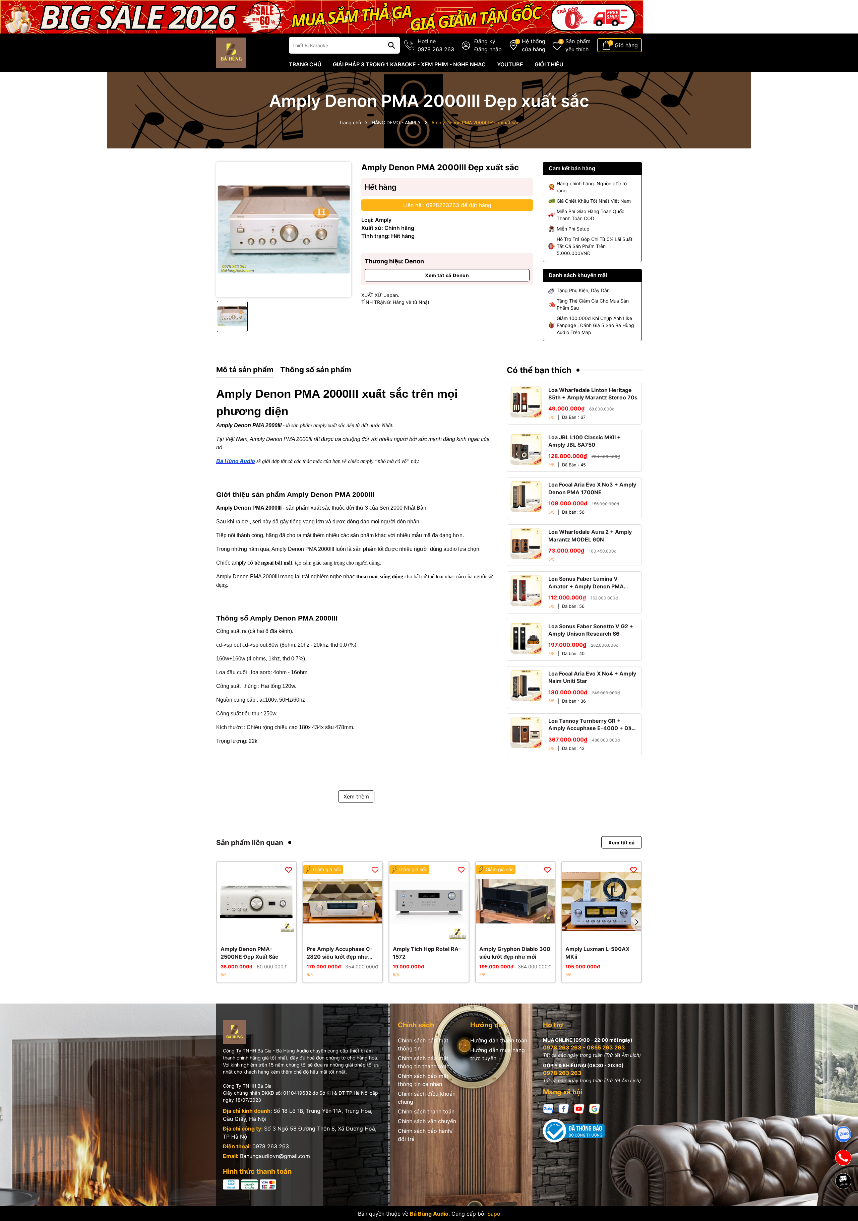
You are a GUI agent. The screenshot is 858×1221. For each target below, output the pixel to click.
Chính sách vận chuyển (427, 1121)
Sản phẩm (578, 45)
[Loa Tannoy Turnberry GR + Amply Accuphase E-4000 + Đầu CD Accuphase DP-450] (526, 732)
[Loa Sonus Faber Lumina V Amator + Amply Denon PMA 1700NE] (526, 590)
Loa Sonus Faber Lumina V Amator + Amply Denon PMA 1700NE (586, 582)
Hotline (436, 45)
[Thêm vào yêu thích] (288, 869)
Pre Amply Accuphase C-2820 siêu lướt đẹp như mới (340, 953)
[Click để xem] (284, 229)
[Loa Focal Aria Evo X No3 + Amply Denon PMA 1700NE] (526, 496)
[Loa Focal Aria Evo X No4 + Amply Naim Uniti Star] (526, 685)
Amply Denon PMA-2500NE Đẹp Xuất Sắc (249, 953)
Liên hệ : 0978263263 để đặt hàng (447, 205)
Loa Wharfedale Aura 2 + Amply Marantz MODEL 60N (590, 535)
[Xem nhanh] (264, 934)
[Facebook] (563, 1108)
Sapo (493, 1213)
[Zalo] (548, 1108)
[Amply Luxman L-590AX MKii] (601, 901)
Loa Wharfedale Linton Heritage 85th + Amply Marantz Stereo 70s (592, 394)
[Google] (594, 1108)
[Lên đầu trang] (843, 1204)
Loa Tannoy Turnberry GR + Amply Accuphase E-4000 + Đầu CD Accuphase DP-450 (591, 724)
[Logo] (231, 52)
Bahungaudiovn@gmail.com (275, 1156)
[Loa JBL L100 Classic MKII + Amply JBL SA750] (526, 449)
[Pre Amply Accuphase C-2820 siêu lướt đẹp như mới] (342, 901)
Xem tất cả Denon (447, 275)
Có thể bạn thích (539, 370)
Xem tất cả (621, 842)
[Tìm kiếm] (391, 45)
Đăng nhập (488, 49)
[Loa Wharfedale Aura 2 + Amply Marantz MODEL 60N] (526, 543)
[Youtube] (579, 1108)
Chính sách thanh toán (426, 1111)
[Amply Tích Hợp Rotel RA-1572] (428, 901)
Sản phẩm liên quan (249, 842)
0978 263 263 (270, 1146)
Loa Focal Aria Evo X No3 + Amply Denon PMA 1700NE (592, 488)
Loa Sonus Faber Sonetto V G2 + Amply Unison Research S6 (590, 630)
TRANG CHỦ (305, 64)
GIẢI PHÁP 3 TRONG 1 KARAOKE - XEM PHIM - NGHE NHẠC (409, 64)
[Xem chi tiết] (249, 934)
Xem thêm (356, 796)
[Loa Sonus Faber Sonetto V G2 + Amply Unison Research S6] (526, 638)
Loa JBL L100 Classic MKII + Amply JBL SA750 (584, 441)
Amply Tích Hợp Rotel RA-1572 (427, 953)
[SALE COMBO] (322, 16)
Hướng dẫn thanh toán (498, 1040)
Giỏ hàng (626, 45)
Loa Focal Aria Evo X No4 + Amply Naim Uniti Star (592, 677)
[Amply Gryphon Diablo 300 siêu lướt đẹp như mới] (515, 901)
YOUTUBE (510, 64)
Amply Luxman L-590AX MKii (597, 953)
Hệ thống (533, 45)
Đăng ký (484, 41)
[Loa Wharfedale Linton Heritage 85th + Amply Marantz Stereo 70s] (526, 401)
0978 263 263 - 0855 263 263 (584, 1047)
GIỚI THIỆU (549, 64)
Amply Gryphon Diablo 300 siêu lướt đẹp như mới (514, 953)
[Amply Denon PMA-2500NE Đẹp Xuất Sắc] (256, 901)
